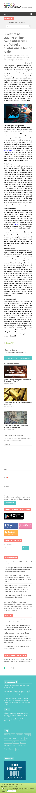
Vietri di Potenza (9, 749)
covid (14, 738)
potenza (22, 742)
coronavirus (7, 738)
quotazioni (7, 61)
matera (27, 738)
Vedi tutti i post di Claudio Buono (15, 352)
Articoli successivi (25, 358)
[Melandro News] (18, 7)
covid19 (21, 738)
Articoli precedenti (11, 358)
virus (17, 749)
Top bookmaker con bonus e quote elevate (16, 633)
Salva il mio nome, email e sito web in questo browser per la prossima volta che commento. (17, 498)
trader (12, 61)
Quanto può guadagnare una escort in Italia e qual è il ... (17, 381)
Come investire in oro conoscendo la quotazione (18, 404)
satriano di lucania (9, 745)
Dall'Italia (13, 57)
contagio (27, 735)
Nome (6, 469)
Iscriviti (11, 532)
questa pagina (8, 150)
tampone (19, 745)
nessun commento (23, 55)
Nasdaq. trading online (21, 59)
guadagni (11, 59)
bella (13, 735)
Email (6, 478)
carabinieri (20, 735)
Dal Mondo (7, 57)
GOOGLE (27, 525)
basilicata (7, 735)
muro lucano (8, 742)
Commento (7, 444)
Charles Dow (21, 57)
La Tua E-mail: (8, 544)
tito (25, 745)
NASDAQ (16, 224)
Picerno (16, 742)
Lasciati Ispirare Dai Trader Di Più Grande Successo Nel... (16, 426)
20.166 (9, 525)
